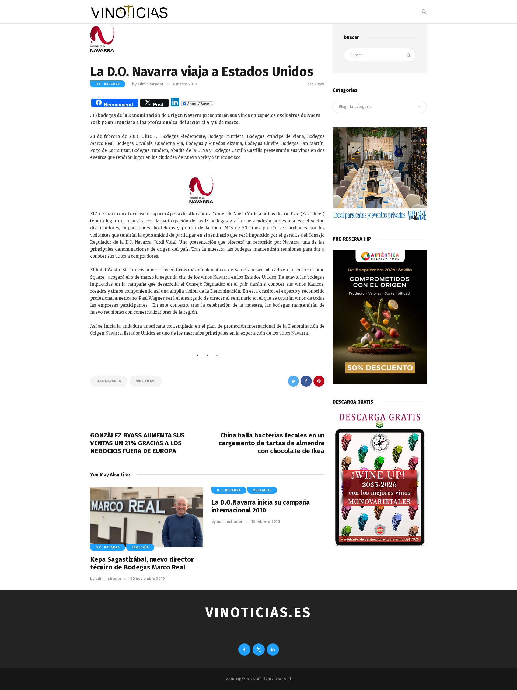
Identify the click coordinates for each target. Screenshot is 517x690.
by (147, 84)
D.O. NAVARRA (108, 84)
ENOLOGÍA (140, 547)
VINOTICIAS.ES (258, 612)
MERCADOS (262, 490)
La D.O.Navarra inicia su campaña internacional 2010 (260, 506)
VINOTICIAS (146, 381)
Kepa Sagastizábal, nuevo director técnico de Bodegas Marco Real (142, 563)
